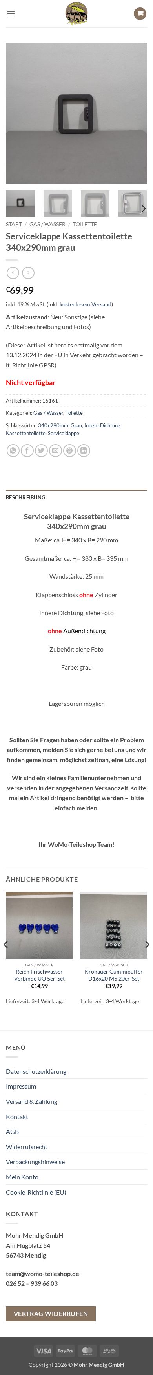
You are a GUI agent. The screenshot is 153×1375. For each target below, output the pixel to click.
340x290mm (53, 425)
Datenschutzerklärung (36, 1071)
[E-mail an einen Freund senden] (55, 450)
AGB (12, 1131)
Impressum (21, 1086)
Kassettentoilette (26, 433)
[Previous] (18, 113)
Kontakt (17, 1116)
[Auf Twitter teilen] (41, 450)
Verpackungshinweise (35, 1161)
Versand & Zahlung (31, 1101)
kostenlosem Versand (85, 304)
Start (14, 224)
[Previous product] (28, 273)
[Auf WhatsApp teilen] (13, 450)
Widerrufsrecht (26, 1146)
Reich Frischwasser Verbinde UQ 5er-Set (39, 975)
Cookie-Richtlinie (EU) (36, 1192)
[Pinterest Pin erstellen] (69, 450)
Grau (76, 425)
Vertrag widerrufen (51, 1313)
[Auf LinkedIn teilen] (83, 450)
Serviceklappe (63, 433)
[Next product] (13, 273)
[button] (10, 13)
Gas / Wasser (47, 224)
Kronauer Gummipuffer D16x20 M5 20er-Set (114, 975)
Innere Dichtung (102, 425)
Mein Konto (22, 1177)
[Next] (135, 113)
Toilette (85, 224)
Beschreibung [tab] (25, 497)
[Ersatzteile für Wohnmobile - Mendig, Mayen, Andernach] (76, 13)
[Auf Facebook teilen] (27, 450)
